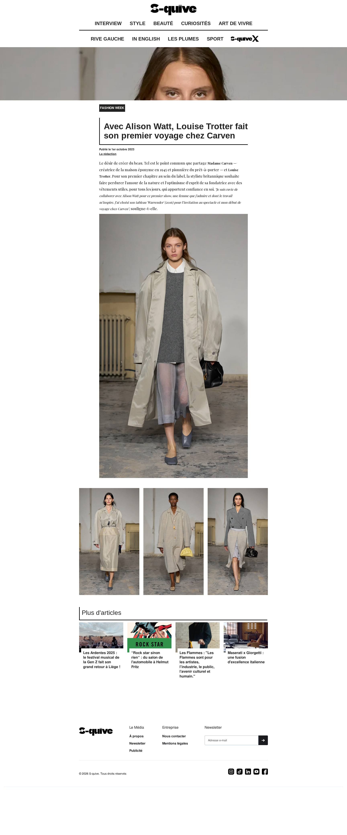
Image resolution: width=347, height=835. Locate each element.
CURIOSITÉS (196, 23)
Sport (215, 39)
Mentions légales (175, 743)
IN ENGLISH (146, 39)
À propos (136, 736)
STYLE (137, 23)
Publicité (135, 750)
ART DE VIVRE (235, 23)
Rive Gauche (107, 39)
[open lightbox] (109, 543)
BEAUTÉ (163, 23)
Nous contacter (174, 736)
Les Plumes (183, 39)
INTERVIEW (108, 23)
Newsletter (137, 743)
